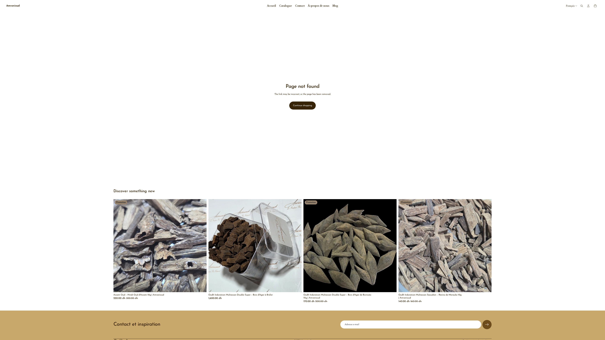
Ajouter (204, 287)
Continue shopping (302, 105)
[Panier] (595, 5)
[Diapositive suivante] (202, 245)
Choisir (299, 287)
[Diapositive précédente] (118, 245)
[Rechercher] (581, 5)
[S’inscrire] (487, 324)
